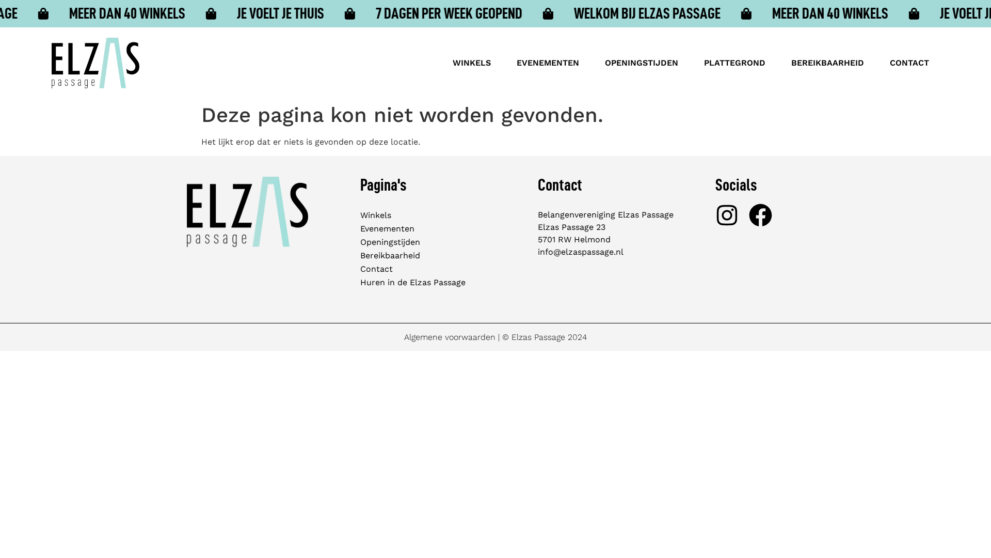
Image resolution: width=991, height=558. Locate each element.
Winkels (472, 63)
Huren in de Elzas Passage (413, 282)
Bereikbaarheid (827, 63)
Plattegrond (734, 63)
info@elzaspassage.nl (581, 252)
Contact (909, 63)
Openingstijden (641, 63)
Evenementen (548, 63)
